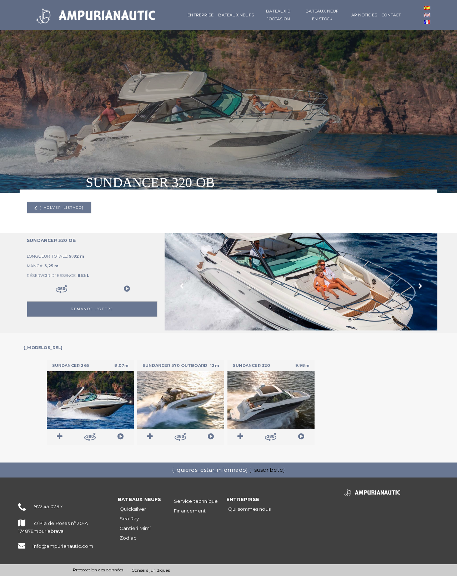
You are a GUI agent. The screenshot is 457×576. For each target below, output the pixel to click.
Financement (190, 511)
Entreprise (200, 14)
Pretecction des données (98, 569)
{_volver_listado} (60, 207)
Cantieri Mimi (135, 528)
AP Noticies (364, 14)
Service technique (196, 501)
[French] (427, 22)
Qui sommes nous (249, 509)
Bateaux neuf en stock (322, 15)
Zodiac (128, 538)
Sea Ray (129, 518)
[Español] (427, 7)
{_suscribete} (267, 469)
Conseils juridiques (150, 570)
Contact (391, 14)
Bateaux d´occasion (278, 15)
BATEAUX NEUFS (236, 14)
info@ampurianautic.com (62, 546)
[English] (427, 15)
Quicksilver (133, 509)
